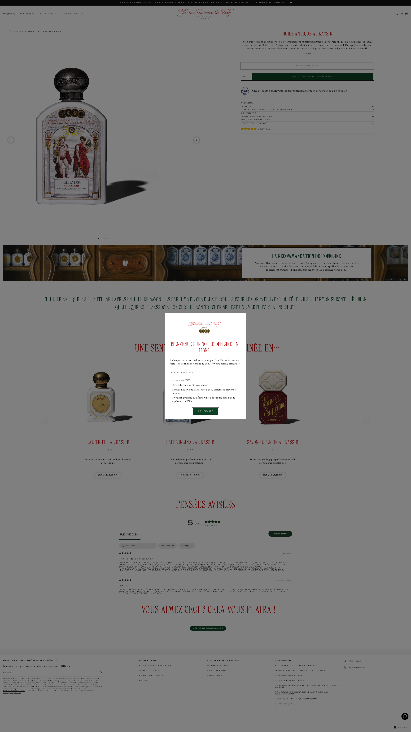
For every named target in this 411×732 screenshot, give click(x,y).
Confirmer (205, 411)
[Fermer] (241, 317)
